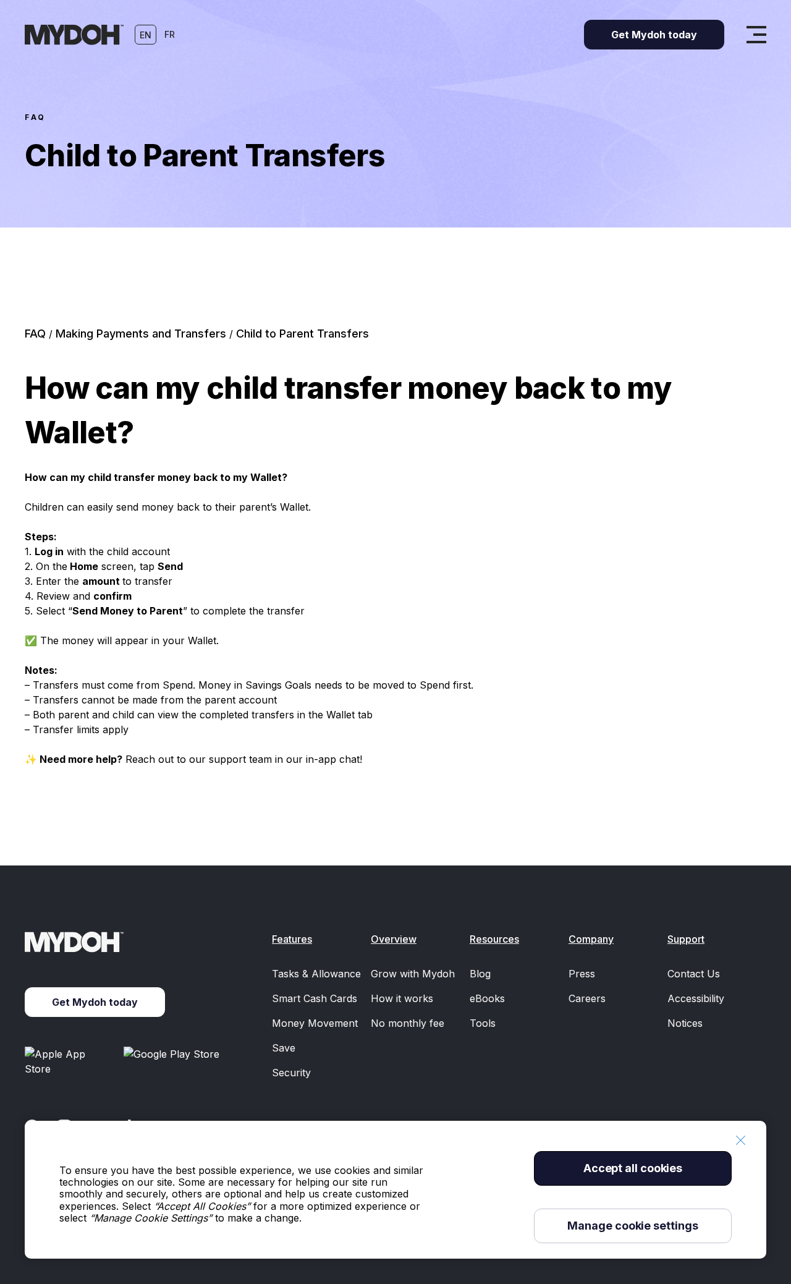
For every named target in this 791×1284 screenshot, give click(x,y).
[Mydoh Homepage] (74, 34)
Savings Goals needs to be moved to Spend (347, 685)
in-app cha (331, 759)
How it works (402, 998)
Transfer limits (66, 729)
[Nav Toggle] (756, 34)
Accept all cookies (632, 1168)
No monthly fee (407, 1023)
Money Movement (315, 1023)
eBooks (487, 998)
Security (291, 1072)
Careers (587, 998)
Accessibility (695, 998)
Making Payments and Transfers (142, 333)
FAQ (35, 117)
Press (582, 973)
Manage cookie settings (632, 1225)
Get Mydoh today (95, 1002)
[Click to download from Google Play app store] (174, 1061)
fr (169, 34)
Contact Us (693, 973)
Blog (480, 973)
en (145, 35)
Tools (483, 1023)
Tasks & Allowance (316, 973)
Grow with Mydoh (413, 973)
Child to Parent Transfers (302, 333)
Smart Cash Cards (314, 998)
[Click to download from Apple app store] (69, 1061)
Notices (685, 1023)
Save (283, 1048)
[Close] (740, 1140)
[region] (395, 1190)
